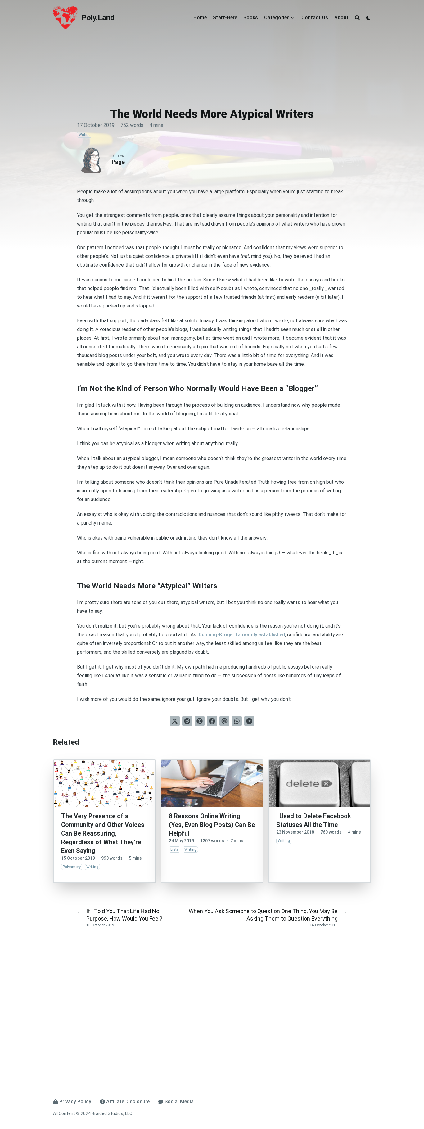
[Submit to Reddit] (187, 721)
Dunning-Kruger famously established (241, 635)
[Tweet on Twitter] (175, 721)
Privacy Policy (75, 1101)
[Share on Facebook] (212, 721)
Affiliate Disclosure (128, 1101)
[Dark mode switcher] (368, 17)
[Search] (357, 17)
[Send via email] (224, 721)
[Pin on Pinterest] (200, 721)
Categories (277, 17)
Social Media (179, 1101)
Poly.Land (98, 17)
